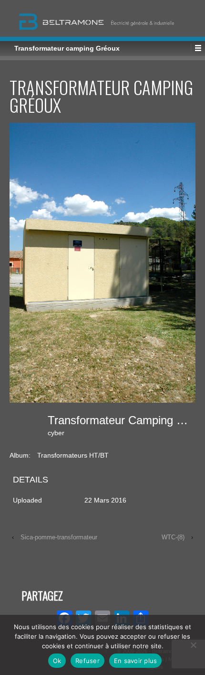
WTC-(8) (173, 537)
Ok (57, 660)
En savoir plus (135, 660)
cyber (56, 433)
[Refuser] (193, 645)
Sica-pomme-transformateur (58, 537)
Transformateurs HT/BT (73, 455)
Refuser (87, 660)
